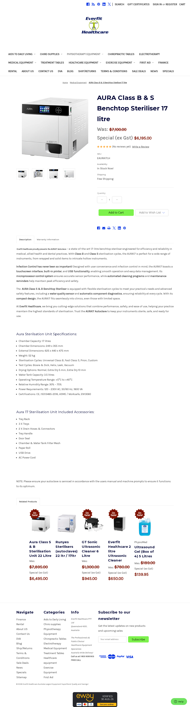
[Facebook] (88, 4)
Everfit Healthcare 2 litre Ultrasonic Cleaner (119, 551)
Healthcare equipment (83, 62)
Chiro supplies (49, 54)
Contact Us (45, 71)
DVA (60, 71)
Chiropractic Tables (121, 54)
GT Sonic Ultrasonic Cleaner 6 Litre (91, 549)
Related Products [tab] (28, 501)
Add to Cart (41, 526)
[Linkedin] (104, 4)
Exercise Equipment (119, 62)
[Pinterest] (98, 4)
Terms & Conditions (114, 71)
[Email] (103, 228)
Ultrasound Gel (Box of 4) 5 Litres (144, 551)
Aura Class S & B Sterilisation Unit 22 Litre (40, 549)
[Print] (108, 228)
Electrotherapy (149, 54)
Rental (12, 71)
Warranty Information (48, 239)
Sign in (157, 4)
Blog (70, 71)
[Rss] (93, 4)
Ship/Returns (87, 71)
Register (171, 4)
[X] (109, 4)
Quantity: (101, 193)
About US (28, 71)
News (154, 71)
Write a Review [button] (140, 146)
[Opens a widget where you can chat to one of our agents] (179, 702)
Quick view (40, 519)
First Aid (145, 62)
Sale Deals (139, 71)
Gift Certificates (138, 4)
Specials (168, 71)
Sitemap (21, 677)
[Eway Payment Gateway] (95, 699)
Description (25, 239)
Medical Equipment (20, 62)
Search (119, 4)
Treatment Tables (52, 62)
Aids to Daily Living (20, 54)
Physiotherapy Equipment (83, 54)
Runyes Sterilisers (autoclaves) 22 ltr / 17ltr (66, 549)
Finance (163, 62)
